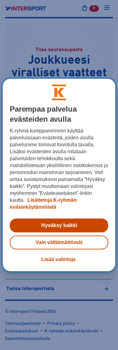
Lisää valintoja (58, 259)
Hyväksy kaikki (59, 225)
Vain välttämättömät (59, 242)
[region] (59, 175)
